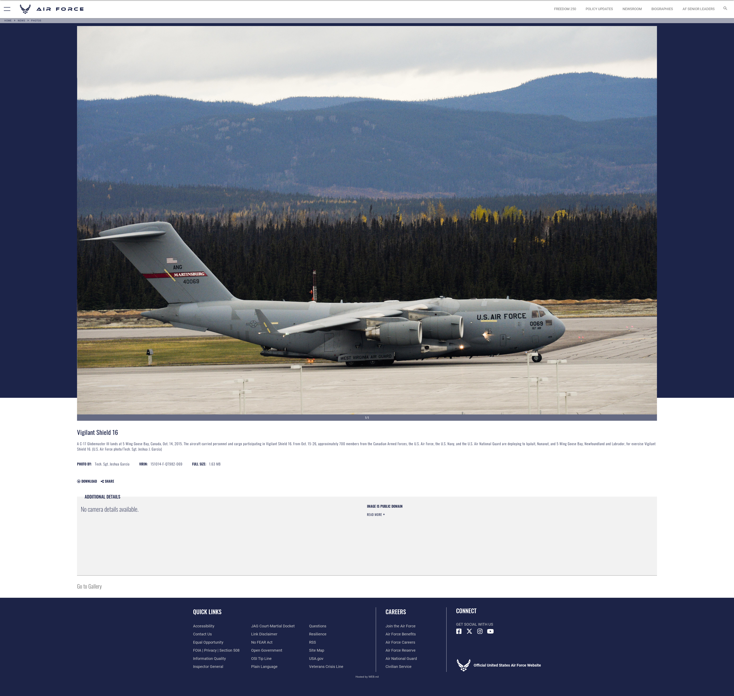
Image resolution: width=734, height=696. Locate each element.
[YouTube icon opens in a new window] (490, 631)
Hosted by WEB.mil (367, 676)
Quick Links (207, 611)
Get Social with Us (474, 624)
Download (88, 481)
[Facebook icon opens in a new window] (459, 631)
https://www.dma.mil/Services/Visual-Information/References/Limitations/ (488, 528)
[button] (6, 9)
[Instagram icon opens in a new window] (480, 631)
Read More (375, 514)
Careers (396, 611)
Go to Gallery (89, 586)
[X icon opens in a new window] (469, 631)
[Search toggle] (725, 9)
